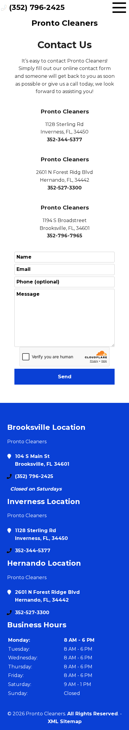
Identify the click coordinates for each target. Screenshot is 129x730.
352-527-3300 (64, 188)
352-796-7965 (64, 236)
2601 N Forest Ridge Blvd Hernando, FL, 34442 (47, 596)
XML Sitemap (65, 721)
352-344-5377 (64, 139)
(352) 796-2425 (36, 7)
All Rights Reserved (92, 714)
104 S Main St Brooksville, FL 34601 (42, 460)
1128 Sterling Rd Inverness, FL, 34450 (41, 534)
